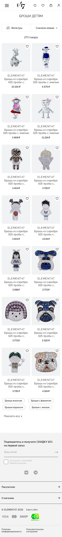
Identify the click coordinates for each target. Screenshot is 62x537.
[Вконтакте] (26, 472)
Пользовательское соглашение (35, 530)
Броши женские (13, 400)
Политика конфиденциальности (11, 530)
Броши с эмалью (41, 407)
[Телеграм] (36, 472)
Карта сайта (32, 510)
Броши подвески (14, 407)
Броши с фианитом (41, 400)
